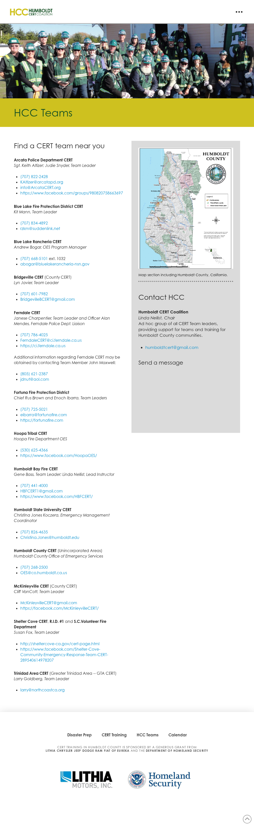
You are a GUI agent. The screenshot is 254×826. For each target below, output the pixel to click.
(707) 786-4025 (34, 334)
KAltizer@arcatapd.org (41, 182)
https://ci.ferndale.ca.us (42, 345)
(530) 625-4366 (34, 450)
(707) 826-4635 (34, 531)
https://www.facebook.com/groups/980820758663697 (71, 192)
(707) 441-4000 (34, 485)
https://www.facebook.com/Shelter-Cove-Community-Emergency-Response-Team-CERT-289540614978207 (64, 655)
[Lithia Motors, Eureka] (89, 781)
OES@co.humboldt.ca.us (44, 572)
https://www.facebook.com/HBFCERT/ (56, 496)
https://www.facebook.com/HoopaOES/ (58, 455)
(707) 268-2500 (34, 567)
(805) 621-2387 (34, 373)
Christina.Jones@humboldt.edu (49, 537)
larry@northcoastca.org (42, 689)
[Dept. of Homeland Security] (158, 781)
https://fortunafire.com (41, 420)
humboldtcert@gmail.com (171, 347)
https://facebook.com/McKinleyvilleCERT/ (59, 608)
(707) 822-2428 (34, 176)
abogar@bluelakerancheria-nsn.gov (55, 264)
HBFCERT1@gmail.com (41, 490)
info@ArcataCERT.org (40, 187)
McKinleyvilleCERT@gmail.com (48, 602)
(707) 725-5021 (34, 409)
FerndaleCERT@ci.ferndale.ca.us (51, 340)
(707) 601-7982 (34, 293)
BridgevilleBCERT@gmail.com (47, 299)
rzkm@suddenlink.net (40, 228)
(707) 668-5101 (34, 258)
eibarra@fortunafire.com (43, 414)
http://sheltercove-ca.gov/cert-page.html (59, 643)
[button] (239, 12)
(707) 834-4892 (34, 223)
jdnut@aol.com (34, 379)
